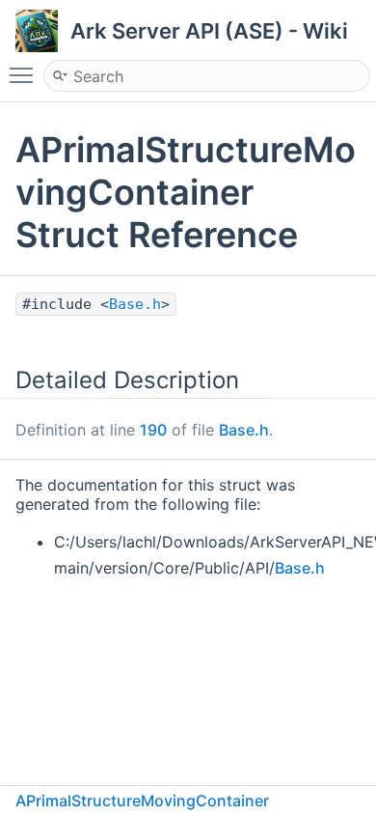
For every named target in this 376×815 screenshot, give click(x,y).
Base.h (135, 304)
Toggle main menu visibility (25, 74)
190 (153, 429)
